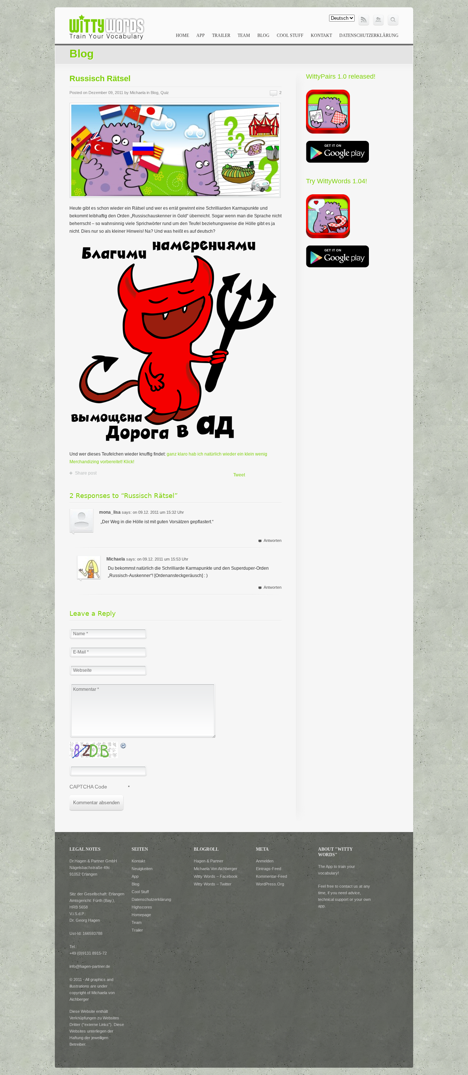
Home (182, 35)
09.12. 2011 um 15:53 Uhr (165, 559)
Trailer (221, 35)
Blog (263, 35)
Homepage (141, 915)
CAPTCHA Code (88, 787)
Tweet (239, 474)
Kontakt (321, 35)
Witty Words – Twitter (212, 884)
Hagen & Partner (208, 861)
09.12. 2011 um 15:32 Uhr (161, 512)
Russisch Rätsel (100, 78)
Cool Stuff (290, 35)
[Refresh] (124, 745)
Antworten (273, 540)
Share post (86, 473)
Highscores (142, 907)
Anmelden (264, 861)
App (200, 35)
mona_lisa (110, 512)
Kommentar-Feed (271, 876)
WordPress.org (270, 884)
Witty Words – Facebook (216, 876)
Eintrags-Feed (268, 868)
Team (244, 35)
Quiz (165, 92)
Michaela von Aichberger (215, 868)
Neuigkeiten (142, 868)
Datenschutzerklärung (369, 35)
